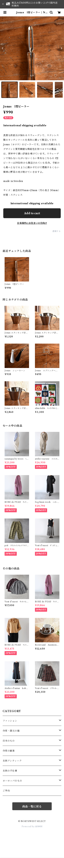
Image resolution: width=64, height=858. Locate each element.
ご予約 (6, 790)
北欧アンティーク (12, 760)
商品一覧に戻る (32, 806)
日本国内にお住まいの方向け (32, 223)
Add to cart (32, 213)
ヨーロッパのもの (12, 780)
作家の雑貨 (9, 750)
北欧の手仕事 (10, 770)
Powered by (28, 826)
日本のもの (9, 740)
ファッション (10, 720)
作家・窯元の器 (11, 730)
